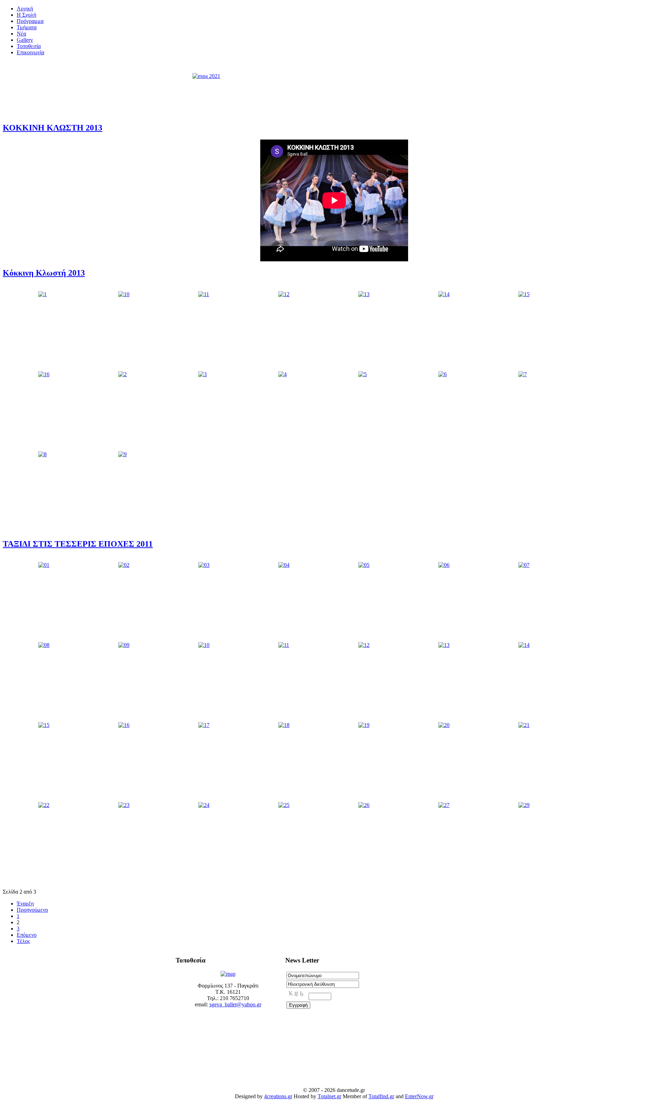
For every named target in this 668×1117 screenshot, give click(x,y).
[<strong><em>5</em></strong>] (362, 374)
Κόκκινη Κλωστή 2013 (44, 272)
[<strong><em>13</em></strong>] (363, 294)
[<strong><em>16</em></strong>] (43, 374)
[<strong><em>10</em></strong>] (123, 294)
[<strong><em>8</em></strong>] (42, 454)
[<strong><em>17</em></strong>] (203, 725)
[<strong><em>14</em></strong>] (444, 294)
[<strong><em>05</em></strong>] (363, 565)
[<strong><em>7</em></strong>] (522, 374)
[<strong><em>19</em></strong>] (363, 725)
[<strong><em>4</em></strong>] (282, 374)
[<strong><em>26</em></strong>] (363, 805)
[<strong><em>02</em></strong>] (123, 565)
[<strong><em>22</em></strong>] (43, 805)
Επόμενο (27, 935)
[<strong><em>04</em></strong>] (283, 565)
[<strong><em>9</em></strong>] (122, 454)
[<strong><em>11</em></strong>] (203, 294)
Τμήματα (27, 27)
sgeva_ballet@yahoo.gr (235, 1004)
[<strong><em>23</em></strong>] (123, 805)
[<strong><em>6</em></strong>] (442, 374)
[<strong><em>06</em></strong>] (444, 565)
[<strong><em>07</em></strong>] (524, 565)
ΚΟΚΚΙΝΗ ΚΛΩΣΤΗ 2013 (52, 127)
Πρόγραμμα (30, 21)
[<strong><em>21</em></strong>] (524, 725)
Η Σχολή (26, 15)
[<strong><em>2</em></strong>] (122, 374)
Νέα (21, 34)
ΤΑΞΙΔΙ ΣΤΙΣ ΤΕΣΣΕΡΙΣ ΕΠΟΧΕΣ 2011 (78, 543)
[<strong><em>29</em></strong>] (524, 805)
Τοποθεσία (29, 46)
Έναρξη (25, 903)
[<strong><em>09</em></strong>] (123, 645)
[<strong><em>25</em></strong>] (283, 805)
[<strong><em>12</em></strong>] (283, 294)
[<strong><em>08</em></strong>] (43, 645)
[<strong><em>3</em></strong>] (202, 374)
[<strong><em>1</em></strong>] (42, 294)
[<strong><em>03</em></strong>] (203, 565)
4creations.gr (278, 1096)
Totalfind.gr (381, 1096)
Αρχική (25, 8)
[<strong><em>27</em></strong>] (444, 805)
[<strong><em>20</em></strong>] (444, 725)
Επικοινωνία (30, 52)
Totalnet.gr (329, 1096)
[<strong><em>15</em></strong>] (524, 294)
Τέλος (23, 941)
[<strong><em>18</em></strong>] (283, 725)
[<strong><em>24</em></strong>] (203, 805)
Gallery (25, 40)
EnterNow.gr (419, 1096)
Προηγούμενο (32, 910)
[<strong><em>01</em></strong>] (43, 565)
